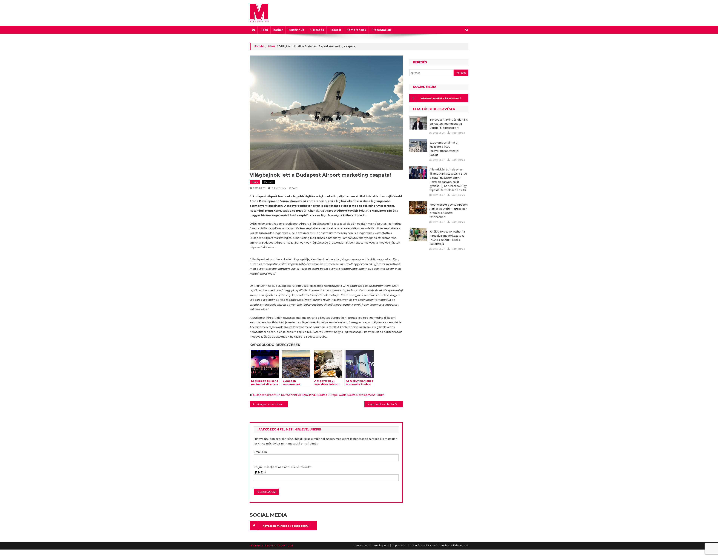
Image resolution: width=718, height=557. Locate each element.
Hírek (264, 30)
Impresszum (363, 545)
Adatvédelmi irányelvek (424, 545)
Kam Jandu (309, 395)
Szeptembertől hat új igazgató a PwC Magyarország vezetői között (444, 149)
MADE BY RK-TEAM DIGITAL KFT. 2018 (271, 545)
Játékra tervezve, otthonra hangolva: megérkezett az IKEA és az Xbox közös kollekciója (447, 238)
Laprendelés (400, 545)
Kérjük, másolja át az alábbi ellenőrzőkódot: (283, 467)
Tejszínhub (296, 30)
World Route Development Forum (361, 395)
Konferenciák (356, 30)
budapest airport (264, 395)
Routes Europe (327, 395)
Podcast (335, 30)
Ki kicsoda (317, 30)
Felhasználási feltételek (455, 545)
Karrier (278, 30)
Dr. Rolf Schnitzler (288, 395)
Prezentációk (381, 30)
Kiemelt (268, 182)
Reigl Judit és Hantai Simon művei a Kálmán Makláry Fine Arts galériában (385, 404)
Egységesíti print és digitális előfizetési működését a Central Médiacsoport (448, 124)
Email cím (260, 452)
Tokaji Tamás (279, 188)
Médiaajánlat (381, 545)
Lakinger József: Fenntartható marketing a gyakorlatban (271, 404)
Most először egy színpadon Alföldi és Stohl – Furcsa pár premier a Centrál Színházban (448, 211)
